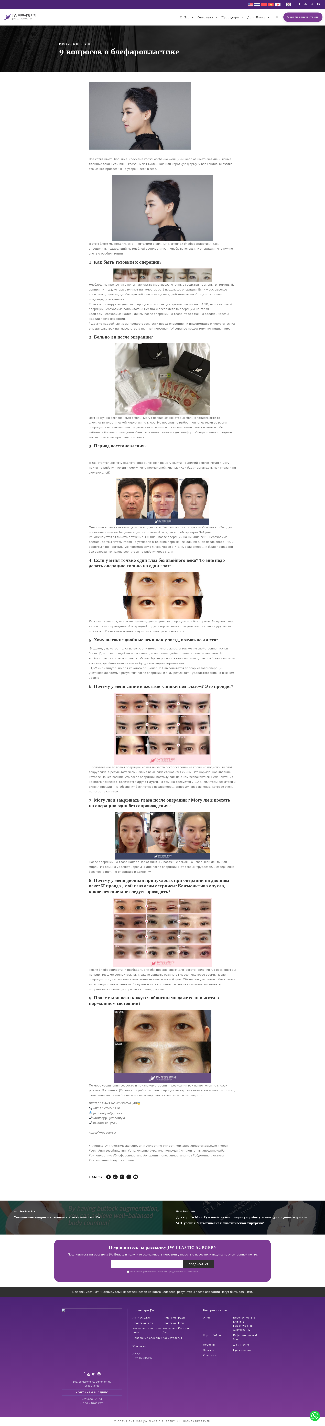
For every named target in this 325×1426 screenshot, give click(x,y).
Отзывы (208, 1350)
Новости (209, 1344)
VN (270, 4)
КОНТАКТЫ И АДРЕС (92, 1392)
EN (249, 4)
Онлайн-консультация (303, 16)
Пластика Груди (173, 1317)
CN (263, 4)
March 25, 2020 (69, 43)
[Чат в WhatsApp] (315, 1416)
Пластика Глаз (143, 1323)
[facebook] (299, 4)
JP (276, 4)
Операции (205, 17)
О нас (207, 1317)
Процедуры (230, 17)
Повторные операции (147, 1337)
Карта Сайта (212, 1335)
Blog (88, 43)
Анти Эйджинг (142, 1317)
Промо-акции (242, 1350)
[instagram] (312, 4)
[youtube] (306, 4)
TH (256, 4)
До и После (256, 17)
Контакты (210, 1355)
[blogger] (318, 4)
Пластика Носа (173, 1323)
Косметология (172, 1337)
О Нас (185, 17)
